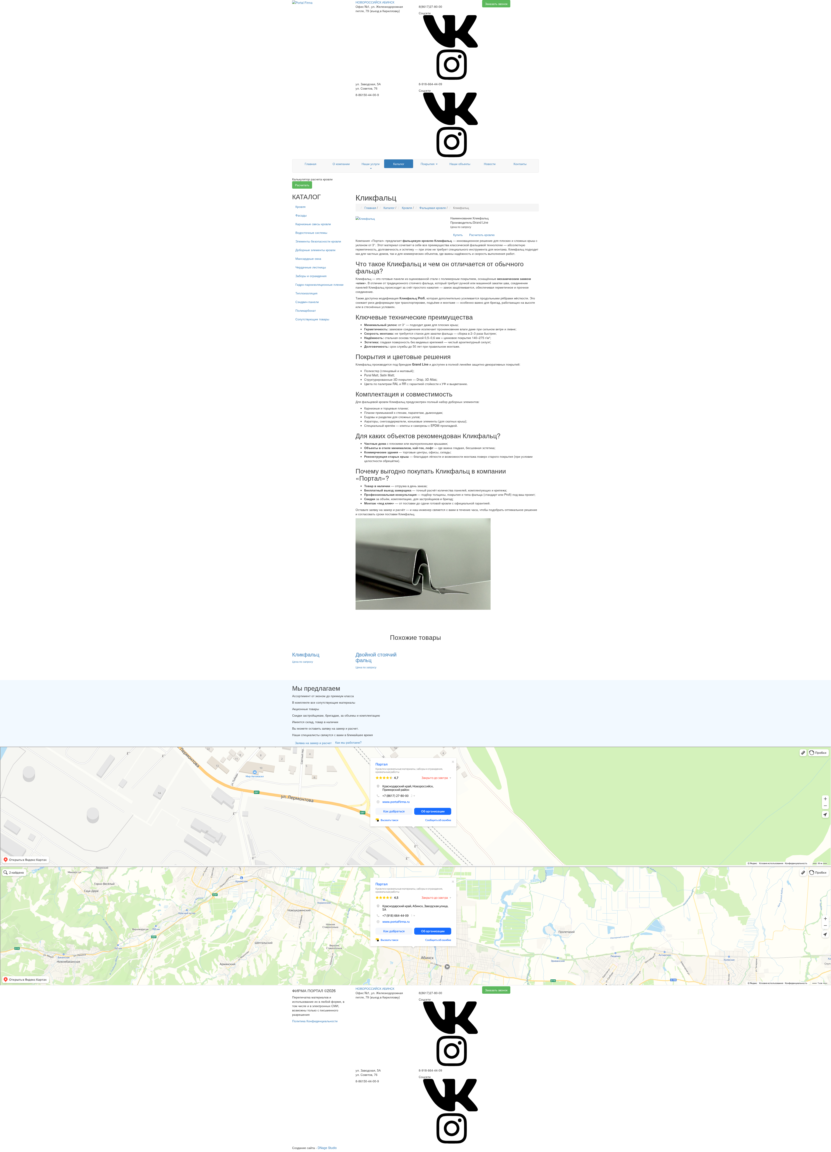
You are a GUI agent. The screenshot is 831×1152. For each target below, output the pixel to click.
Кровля (300, 206)
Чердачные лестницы (310, 267)
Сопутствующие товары (312, 319)
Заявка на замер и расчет (313, 743)
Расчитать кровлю (482, 235)
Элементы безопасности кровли (318, 241)
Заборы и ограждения (311, 276)
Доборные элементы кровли (315, 250)
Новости (490, 164)
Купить (458, 235)
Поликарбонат (305, 310)
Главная (310, 164)
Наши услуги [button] (371, 164)
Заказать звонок (496, 4)
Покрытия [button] (428, 164)
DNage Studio (327, 1148)
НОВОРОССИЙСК (368, 2)
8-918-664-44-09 (430, 84)
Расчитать (302, 185)
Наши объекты (459, 164)
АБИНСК (388, 2)
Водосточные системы (311, 232)
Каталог (398, 164)
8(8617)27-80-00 (430, 6)
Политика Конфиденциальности (315, 1021)
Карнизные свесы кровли (313, 224)
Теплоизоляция (306, 293)
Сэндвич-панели (307, 302)
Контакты (520, 164)
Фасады (301, 215)
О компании (341, 164)
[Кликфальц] (365, 218)
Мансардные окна (308, 258)
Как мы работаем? (348, 742)
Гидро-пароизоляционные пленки (319, 284)
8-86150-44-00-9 (367, 95)
